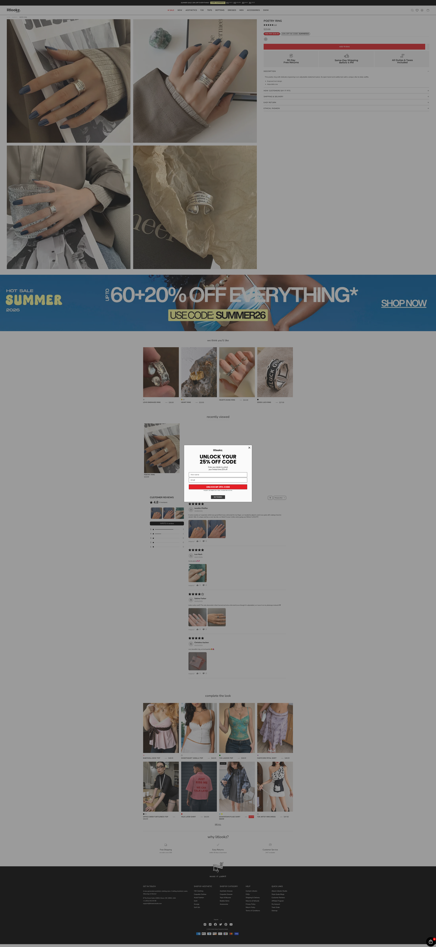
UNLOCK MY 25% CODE (218, 486)
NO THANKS (218, 497)
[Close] (249, 447)
